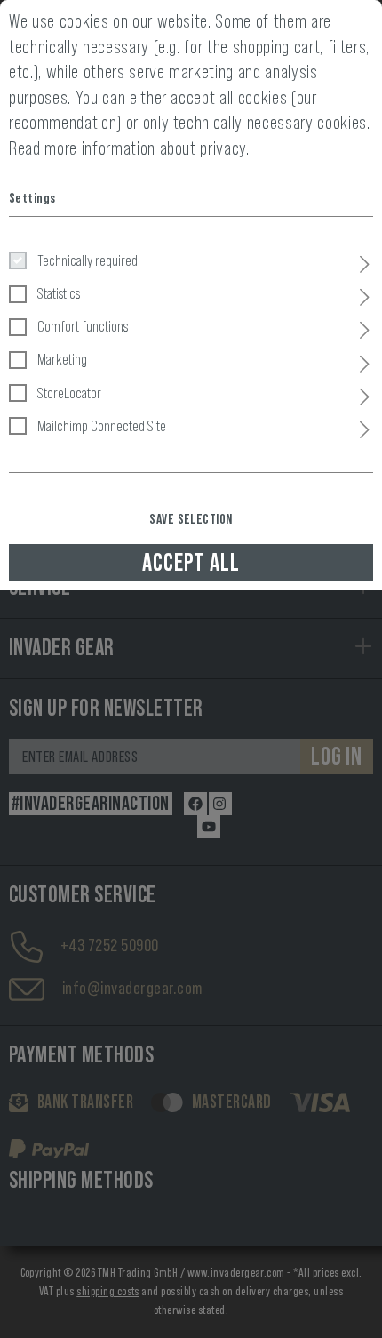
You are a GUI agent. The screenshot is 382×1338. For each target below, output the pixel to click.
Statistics (58, 293)
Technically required (87, 260)
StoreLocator (69, 393)
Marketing (62, 359)
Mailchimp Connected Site (101, 426)
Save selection (191, 519)
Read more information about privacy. (129, 148)
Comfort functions (82, 326)
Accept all (190, 562)
